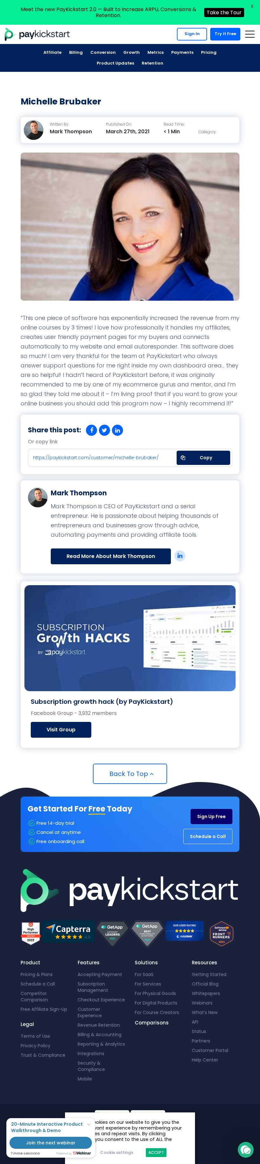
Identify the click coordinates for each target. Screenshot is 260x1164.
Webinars (202, 1003)
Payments (182, 52)
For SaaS (144, 974)
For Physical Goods (155, 993)
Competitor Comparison (34, 996)
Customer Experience (90, 1012)
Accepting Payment (100, 974)
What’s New (205, 1012)
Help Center (205, 1060)
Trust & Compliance (43, 1055)
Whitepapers (206, 993)
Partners (201, 1041)
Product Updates (115, 63)
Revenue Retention (99, 1025)
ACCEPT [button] (156, 1152)
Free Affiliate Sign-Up (44, 1009)
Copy (202, 456)
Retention (152, 63)
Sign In (192, 34)
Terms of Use (35, 1036)
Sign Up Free (211, 816)
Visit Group (61, 729)
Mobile (85, 1079)
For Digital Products (156, 1003)
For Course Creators (157, 1012)
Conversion (103, 52)
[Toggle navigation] (250, 34)
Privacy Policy (35, 1045)
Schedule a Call (208, 836)
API (195, 1022)
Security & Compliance (91, 1066)
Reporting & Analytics (101, 1044)
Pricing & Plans (37, 974)
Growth (131, 52)
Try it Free (225, 34)
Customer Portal (210, 1050)
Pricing (209, 52)
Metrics (155, 52)
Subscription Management (93, 987)
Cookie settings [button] (116, 1152)
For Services (148, 984)
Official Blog (205, 984)
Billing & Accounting (99, 1034)
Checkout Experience (101, 1000)
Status (199, 1031)
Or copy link (43, 442)
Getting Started (209, 974)
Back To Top (129, 773)
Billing (76, 52)
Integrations (91, 1053)
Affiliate (52, 52)
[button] (246, 1150)
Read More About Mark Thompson (111, 556)
